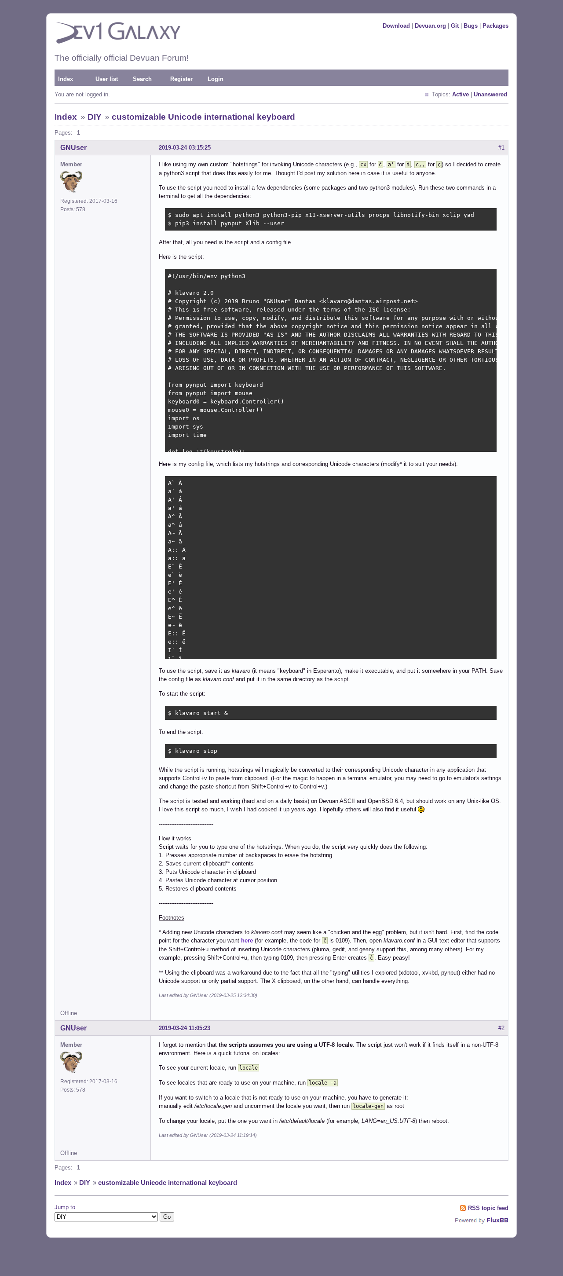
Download (396, 25)
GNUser (73, 147)
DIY (95, 116)
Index (65, 79)
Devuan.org (430, 25)
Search (142, 79)
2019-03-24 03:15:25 (185, 147)
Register (181, 79)
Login (215, 79)
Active (460, 94)
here (247, 940)
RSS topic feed (488, 1208)
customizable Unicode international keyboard (203, 116)
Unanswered (490, 94)
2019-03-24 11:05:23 (184, 1028)
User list (106, 79)
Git (455, 25)
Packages (495, 25)
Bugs (471, 25)
